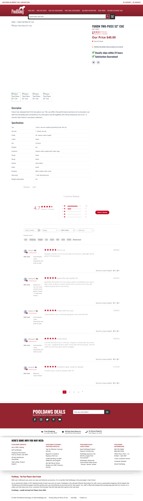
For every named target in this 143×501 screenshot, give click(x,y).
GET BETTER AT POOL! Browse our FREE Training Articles (54, 465)
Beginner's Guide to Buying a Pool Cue (52, 455)
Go (107, 411)
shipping (32, 240)
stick (63, 240)
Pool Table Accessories (72, 10)
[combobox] (50, 230)
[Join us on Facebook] (34, 419)
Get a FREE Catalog (18, 447)
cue (46, 240)
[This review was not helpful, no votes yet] (117, 271)
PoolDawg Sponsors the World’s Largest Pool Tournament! (87, 456)
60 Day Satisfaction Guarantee (18, 458)
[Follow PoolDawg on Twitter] (47, 419)
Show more (77, 239)
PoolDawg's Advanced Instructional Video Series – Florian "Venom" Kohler (88, 462)
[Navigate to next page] (83, 392)
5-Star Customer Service (122, 458)
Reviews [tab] (27, 187)
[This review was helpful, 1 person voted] (114, 303)
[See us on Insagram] (41, 419)
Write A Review (102, 212)
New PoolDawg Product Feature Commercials (87, 450)
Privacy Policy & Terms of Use (58, 498)
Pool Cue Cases (42, 10)
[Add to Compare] (98, 62)
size (25, 240)
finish (69, 240)
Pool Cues (31, 10)
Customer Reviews (120, 461)
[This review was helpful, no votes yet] (114, 271)
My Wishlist (137, 2)
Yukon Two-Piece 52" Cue (25, 22)
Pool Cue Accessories (56, 10)
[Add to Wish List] (94, 62)
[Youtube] (59, 419)
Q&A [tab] (34, 187)
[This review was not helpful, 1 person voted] (117, 331)
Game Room (101, 10)
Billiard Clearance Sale (115, 10)
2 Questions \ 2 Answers (101, 34)
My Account (127, 2)
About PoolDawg (119, 464)
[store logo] (18, 10)
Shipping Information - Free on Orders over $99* (20, 454)
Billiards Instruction (89, 10)
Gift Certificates (17, 450)
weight (40, 240)
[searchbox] (30, 230)
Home (13, 22)
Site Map (74, 498)
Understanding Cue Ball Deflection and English (53, 459)
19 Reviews (104, 32)
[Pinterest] (53, 419)
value (52, 240)
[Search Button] (108, 16)
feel (58, 240)
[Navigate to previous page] (60, 392)
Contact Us (83, 498)
